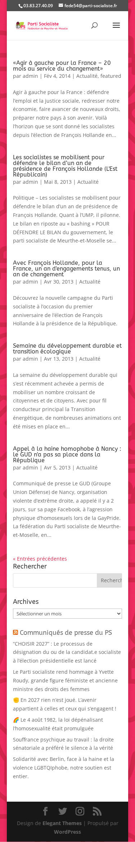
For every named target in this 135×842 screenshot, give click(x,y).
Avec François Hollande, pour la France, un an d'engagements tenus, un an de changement (66, 268)
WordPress (67, 831)
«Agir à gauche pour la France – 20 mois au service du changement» (62, 65)
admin (30, 75)
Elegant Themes (62, 823)
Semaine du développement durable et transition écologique (67, 348)
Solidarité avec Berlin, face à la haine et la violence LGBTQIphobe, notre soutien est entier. (63, 768)
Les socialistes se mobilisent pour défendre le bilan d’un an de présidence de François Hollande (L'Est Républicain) (65, 166)
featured (110, 75)
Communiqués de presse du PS (66, 633)
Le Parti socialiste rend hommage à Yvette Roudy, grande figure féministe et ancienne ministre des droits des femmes (65, 680)
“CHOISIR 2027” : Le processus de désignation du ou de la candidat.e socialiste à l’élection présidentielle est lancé (67, 652)
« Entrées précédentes (40, 558)
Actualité (87, 75)
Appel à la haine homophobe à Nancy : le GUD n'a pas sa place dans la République (67, 454)
